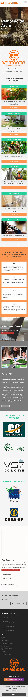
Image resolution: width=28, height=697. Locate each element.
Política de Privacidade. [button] (12, 690)
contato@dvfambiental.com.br (10, 622)
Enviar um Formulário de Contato (10, 569)
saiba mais (6, 35)
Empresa (4, 638)
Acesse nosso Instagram (14, 679)
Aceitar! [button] (14, 694)
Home (3, 637)
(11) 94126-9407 (18, 69)
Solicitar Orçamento (6, 653)
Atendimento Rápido (7, 332)
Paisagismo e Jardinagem (7, 642)
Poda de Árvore (5, 640)
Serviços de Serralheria (7, 648)
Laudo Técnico (5, 645)
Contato (3, 651)
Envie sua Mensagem (18, 603)
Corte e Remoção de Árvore (8, 643)
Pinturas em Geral (5, 646)
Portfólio (4, 649)
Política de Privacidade (6, 654)
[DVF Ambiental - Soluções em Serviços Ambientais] (9, 3)
